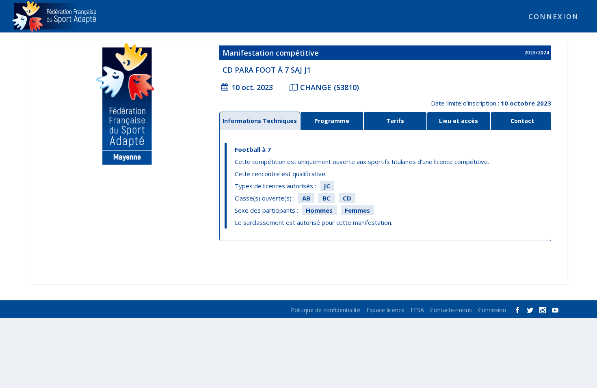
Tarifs (395, 121)
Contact (522, 121)
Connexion (553, 17)
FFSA (417, 310)
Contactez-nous (451, 310)
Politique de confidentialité (325, 310)
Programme (331, 121)
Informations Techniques (260, 121)
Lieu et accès (458, 121)
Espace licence (385, 310)
